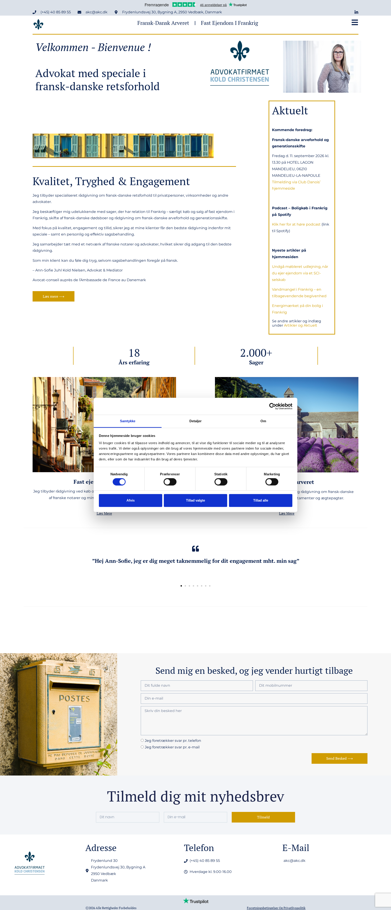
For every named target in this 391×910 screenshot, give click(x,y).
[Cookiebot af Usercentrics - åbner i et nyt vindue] (272, 406)
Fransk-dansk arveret (163, 23)
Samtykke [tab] (128, 421)
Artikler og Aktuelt (300, 325)
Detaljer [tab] (195, 421)
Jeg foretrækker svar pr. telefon (173, 740)
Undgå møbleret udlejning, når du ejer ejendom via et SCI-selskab (300, 273)
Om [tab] (263, 421)
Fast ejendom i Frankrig (229, 23)
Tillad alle (260, 500)
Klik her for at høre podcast (296, 224)
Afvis (130, 500)
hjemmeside (283, 188)
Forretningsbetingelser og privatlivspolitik (276, 908)
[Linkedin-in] (356, 12)
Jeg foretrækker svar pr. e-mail (172, 747)
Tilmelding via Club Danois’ (296, 182)
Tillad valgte (195, 500)
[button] (181, 586)
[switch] (170, 482)
